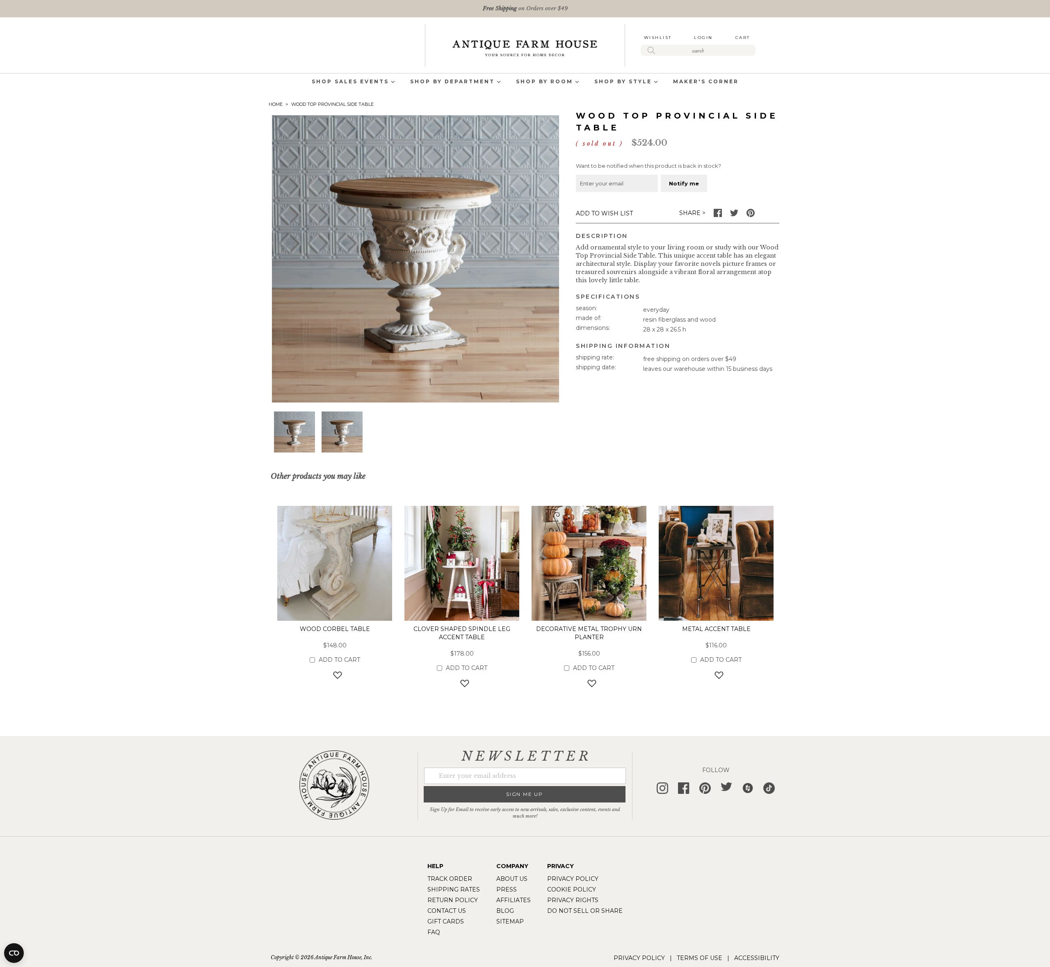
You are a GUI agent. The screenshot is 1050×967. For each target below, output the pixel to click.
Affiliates (513, 900)
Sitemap (510, 921)
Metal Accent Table (716, 629)
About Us (511, 878)
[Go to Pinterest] (750, 215)
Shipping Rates (453, 889)
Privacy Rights (572, 900)
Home (276, 104)
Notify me (684, 183)
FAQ (433, 932)
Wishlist (658, 37)
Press (506, 889)
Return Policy (452, 900)
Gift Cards (445, 921)
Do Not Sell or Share (585, 910)
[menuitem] (350, 82)
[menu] (525, 82)
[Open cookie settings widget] (14, 953)
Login (703, 37)
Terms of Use (699, 958)
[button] (294, 432)
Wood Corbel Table (335, 629)
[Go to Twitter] (734, 215)
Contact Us (446, 910)
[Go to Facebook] (718, 215)
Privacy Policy (572, 878)
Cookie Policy (571, 889)
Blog (505, 910)
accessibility (756, 958)
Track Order (449, 878)
